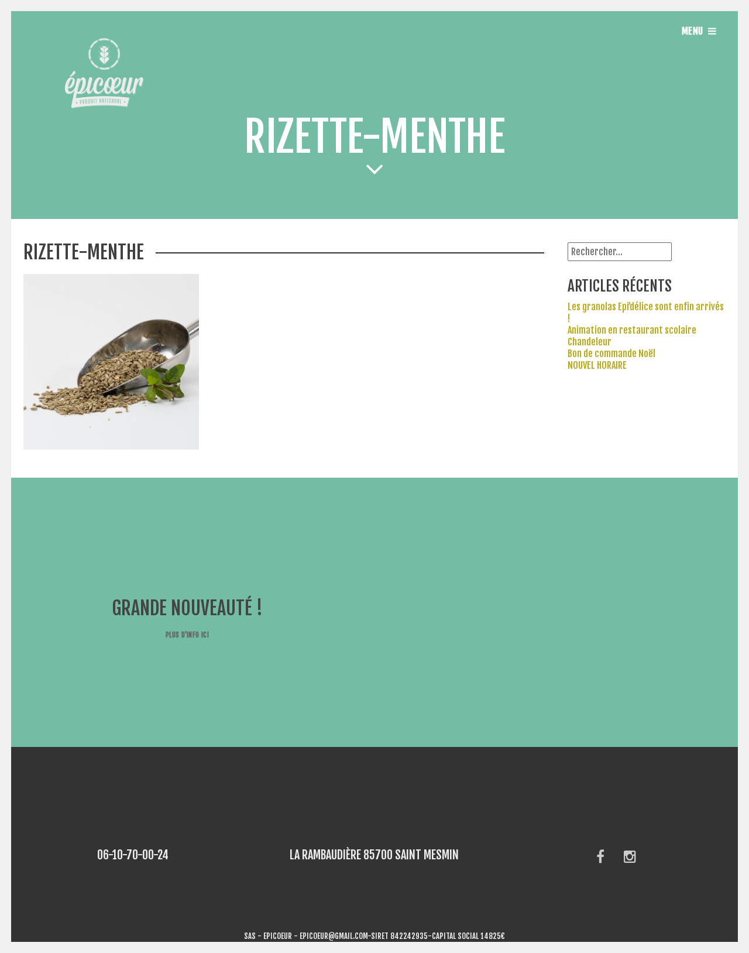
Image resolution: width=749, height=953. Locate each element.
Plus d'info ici (187, 634)
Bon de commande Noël (611, 353)
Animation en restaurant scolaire (632, 330)
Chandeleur (589, 342)
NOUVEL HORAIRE (597, 365)
